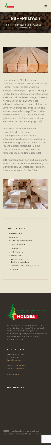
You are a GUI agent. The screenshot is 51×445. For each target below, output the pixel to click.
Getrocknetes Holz (19, 244)
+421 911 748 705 (18, 365)
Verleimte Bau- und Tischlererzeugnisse (20, 260)
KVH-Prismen (17, 252)
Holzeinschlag (15, 233)
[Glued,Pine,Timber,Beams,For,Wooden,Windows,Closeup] (26, 194)
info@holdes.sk (14, 360)
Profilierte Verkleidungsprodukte (25, 266)
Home (8, 25)
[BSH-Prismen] (26, 60)
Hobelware (16, 248)
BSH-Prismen (17, 255)
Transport (13, 269)
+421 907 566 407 (18, 368)
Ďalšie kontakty (14, 374)
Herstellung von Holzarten (28, 25)
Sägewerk (13, 237)
